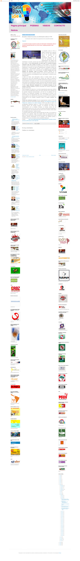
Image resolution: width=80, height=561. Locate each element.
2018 (60, 481)
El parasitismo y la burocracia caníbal (18, 198)
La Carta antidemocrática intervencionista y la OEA (65, 499)
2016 (60, 484)
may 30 (62, 496)
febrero (61, 539)
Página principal (18, 25)
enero (61, 540)
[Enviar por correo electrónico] (34, 123)
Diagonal (24, 41)
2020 (60, 479)
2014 (60, 543)
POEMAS (34, 25)
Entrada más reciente (25, 155)
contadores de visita (61, 92)
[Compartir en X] (36, 123)
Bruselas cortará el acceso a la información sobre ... (65, 506)
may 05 (62, 531)
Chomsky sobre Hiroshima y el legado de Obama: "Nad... (65, 509)
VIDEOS (46, 25)
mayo (61, 494)
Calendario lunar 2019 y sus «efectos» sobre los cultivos (15, 137)
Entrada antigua (53, 155)
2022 (60, 476)
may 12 (62, 522)
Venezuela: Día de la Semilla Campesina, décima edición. (17, 188)
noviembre (62, 486)
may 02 (62, 535)
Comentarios (62, 133)
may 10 (62, 525)
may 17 (62, 517)
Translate (66, 139)
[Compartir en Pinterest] (39, 123)
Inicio (40, 155)
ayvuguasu (13, 58)
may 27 (62, 511)
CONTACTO (59, 25)
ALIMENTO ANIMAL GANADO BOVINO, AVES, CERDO (15, 120)
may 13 (62, 521)
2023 (60, 475)
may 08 (62, 527)
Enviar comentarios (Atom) (30, 156)
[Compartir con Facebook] (38, 123)
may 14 (62, 520)
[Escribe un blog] (35, 123)
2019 (60, 480)
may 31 (62, 495)
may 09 (62, 526)
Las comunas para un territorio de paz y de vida (18, 155)
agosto (61, 490)
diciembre (61, 485)
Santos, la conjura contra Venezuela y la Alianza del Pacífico (18, 128)
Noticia (14, 30)
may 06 (62, 530)
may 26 (62, 512)
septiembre (62, 489)
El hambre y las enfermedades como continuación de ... (64, 502)
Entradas (61, 131)
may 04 (62, 532)
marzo (61, 538)
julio (61, 491)
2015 (60, 542)
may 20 (62, 516)
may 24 (62, 513)
